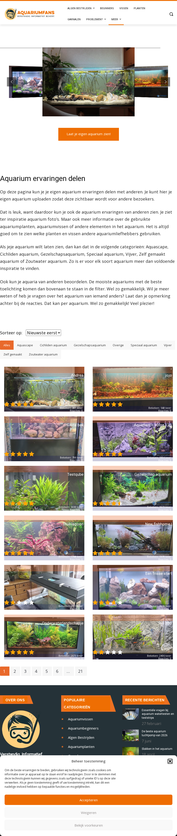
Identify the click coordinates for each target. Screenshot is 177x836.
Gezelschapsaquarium (90, 345)
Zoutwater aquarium (43, 354)
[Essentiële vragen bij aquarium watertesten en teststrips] (130, 714)
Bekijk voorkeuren (88, 825)
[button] (170, 761)
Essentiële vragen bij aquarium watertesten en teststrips (158, 714)
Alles (6, 345)
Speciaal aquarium (144, 345)
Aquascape (25, 345)
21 (80, 671)
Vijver (168, 345)
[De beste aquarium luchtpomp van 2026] (130, 735)
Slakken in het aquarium (157, 748)
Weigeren (88, 812)
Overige (118, 345)
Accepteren (89, 800)
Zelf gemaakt (12, 354)
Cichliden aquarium (53, 345)
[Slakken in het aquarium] (130, 753)
